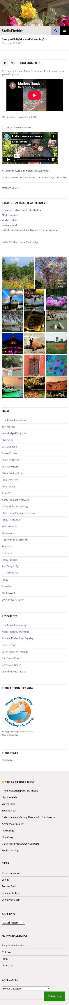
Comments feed (11, 892)
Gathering (8, 830)
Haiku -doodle (10, 559)
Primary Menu (64, 30)
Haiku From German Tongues (18, 513)
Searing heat (9, 224)
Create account (11, 872)
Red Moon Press (11, 658)
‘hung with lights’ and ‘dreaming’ (23, 39)
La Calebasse (9, 446)
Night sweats (10, 214)
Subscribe (54, 996)
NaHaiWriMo (9, 592)
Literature (7, 965)
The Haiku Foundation (14, 419)
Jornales (6, 586)
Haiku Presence (11, 519)
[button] (18, 272)
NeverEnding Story (13, 473)
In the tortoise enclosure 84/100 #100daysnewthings (28, 177)
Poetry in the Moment (14, 539)
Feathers (7, 546)
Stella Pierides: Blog (19, 782)
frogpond (7, 553)
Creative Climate (11, 664)
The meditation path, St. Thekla (21, 209)
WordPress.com (11, 899)
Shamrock (7, 439)
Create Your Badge (28, 242)
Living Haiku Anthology (15, 506)
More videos (11, 187)
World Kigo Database (14, 433)
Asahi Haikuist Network (15, 499)
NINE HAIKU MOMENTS (25, 63)
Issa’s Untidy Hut (12, 459)
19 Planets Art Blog (13, 599)
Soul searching (10, 850)
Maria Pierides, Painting (15, 631)
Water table (9, 219)
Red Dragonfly (10, 566)
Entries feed (9, 886)
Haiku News (8, 486)
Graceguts (8, 533)
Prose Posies (9, 453)
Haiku (5, 579)
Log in (5, 879)
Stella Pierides (12, 31)
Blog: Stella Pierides (13, 945)
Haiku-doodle (9, 526)
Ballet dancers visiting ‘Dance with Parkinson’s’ (30, 229)
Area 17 (6, 493)
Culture (6, 952)
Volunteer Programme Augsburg (20, 843)
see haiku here (10, 466)
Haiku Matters (10, 479)
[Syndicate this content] (3, 782)
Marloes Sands (9, 117)
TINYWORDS (10, 572)
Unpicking (7, 837)
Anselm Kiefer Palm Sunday (17, 638)
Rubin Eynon (9, 644)
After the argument (13, 823)
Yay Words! (8, 426)
